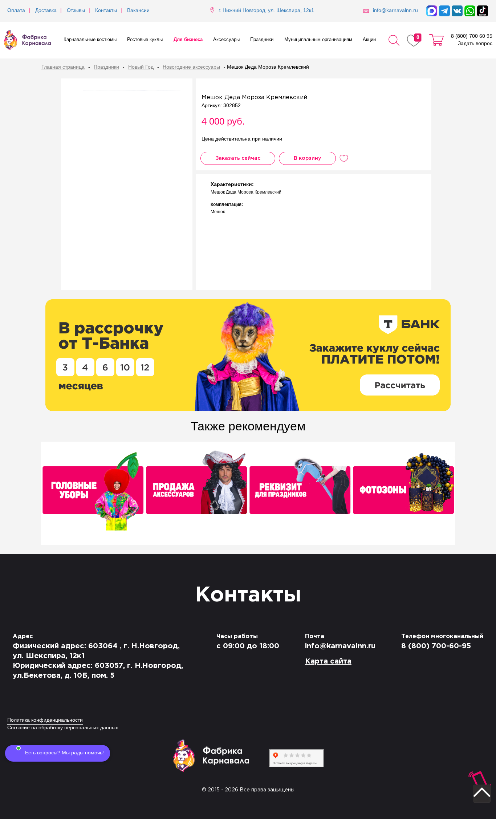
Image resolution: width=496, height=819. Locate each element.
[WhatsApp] (470, 10)
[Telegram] (444, 10)
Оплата (16, 10)
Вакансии (138, 10)
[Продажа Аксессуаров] (196, 494)
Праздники (261, 39)
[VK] (457, 10)
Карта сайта (328, 661)
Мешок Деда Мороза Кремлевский (254, 97)
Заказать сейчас (237, 158)
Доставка (46, 10)
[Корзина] (436, 40)
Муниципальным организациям (318, 39)
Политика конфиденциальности (45, 720)
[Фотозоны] (403, 494)
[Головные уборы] (93, 494)
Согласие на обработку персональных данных (62, 728)
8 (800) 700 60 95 (471, 36)
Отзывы (76, 10)
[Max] (432, 10)
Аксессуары (226, 39)
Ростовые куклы (145, 39)
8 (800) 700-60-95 (436, 646)
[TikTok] (482, 10)
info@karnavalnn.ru (340, 646)
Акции (369, 39)
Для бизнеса (188, 39)
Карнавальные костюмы (90, 39)
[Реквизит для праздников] (299, 494)
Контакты (106, 10)
